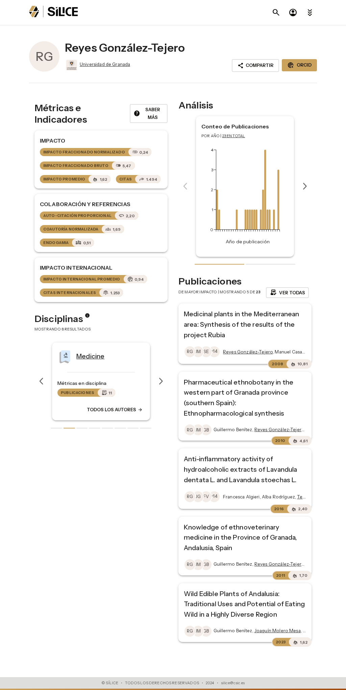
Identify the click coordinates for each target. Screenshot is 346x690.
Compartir (255, 65)
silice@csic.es (233, 683)
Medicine (90, 356)
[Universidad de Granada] (71, 65)
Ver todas (287, 293)
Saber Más (146, 113)
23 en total (233, 135)
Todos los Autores (115, 409)
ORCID (299, 65)
